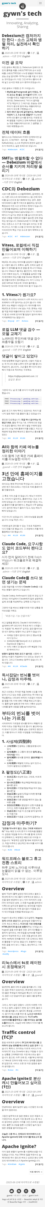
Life (10, 849)
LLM (16, 438)
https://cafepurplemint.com (21, 376)
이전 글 (5, 67)
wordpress (13, 951)
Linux (11, 1070)
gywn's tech (9, 3)
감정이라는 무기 (29, 694)
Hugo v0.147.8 (8, 1199)
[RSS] (33, 1191)
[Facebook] (19, 1191)
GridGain (12, 1164)
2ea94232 (33, 1202)
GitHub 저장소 (13, 283)
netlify (6, 954)
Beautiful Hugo (16, 1202)
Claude (24, 666)
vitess (25, 321)
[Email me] (11, 1191)
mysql (11, 321)
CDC (23, 149)
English (26, 56)
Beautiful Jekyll (30, 1199)
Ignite (22, 1164)
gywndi (9, 1195)
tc (17, 1070)
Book (18, 849)
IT (17, 236)
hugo (24, 951)
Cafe (23, 438)
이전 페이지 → (36, 1172)
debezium (13, 149)
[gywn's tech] (22, 6)
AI (10, 438)
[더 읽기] (39, 149)
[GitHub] (26, 1191)
